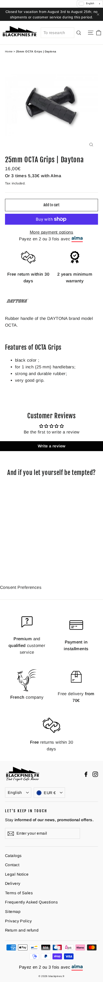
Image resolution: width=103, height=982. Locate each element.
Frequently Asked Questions (31, 902)
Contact (12, 865)
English (15, 792)
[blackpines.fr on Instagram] (95, 774)
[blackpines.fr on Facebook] (86, 774)
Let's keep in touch (26, 811)
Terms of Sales (19, 893)
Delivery (12, 883)
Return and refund (21, 930)
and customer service (27, 646)
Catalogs (13, 856)
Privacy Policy (18, 921)
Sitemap (12, 911)
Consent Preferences (21, 587)
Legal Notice (16, 874)
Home (9, 51)
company (27, 697)
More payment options (52, 232)
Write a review (52, 446)
